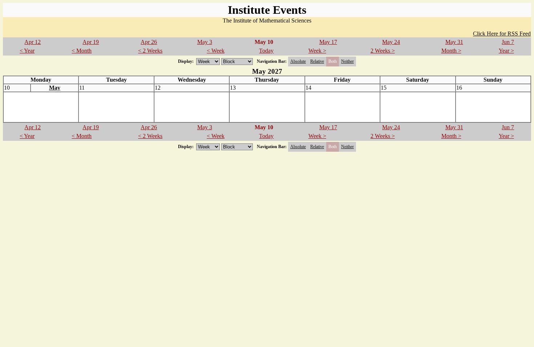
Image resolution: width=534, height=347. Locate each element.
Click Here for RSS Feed (502, 33)
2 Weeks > (383, 51)
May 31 (454, 42)
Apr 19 (90, 42)
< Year (27, 51)
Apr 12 (32, 42)
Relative (317, 61)
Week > (317, 51)
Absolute (298, 61)
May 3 (204, 42)
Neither (347, 61)
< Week (215, 51)
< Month (82, 51)
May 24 (391, 42)
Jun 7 (508, 42)
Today (266, 51)
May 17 (328, 42)
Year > (506, 51)
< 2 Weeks (150, 51)
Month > (451, 51)
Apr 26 (149, 42)
